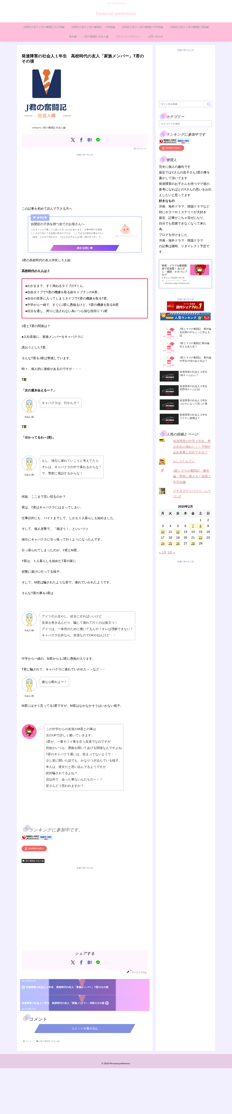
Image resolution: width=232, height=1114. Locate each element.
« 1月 (163, 552)
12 (178, 531)
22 (200, 537)
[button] (209, 104)
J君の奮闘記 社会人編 (34, 861)
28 (193, 543)
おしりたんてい (184, 461)
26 (178, 543)
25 (170, 543)
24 (162, 543)
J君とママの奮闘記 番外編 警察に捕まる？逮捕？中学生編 (192, 476)
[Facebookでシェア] (81, 140)
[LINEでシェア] (97, 140)
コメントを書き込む (84, 1028)
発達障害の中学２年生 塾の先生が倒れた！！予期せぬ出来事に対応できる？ (192, 446)
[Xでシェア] (72, 140)
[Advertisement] (85, 179)
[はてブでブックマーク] (89, 140)
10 (162, 531)
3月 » (171, 552)
